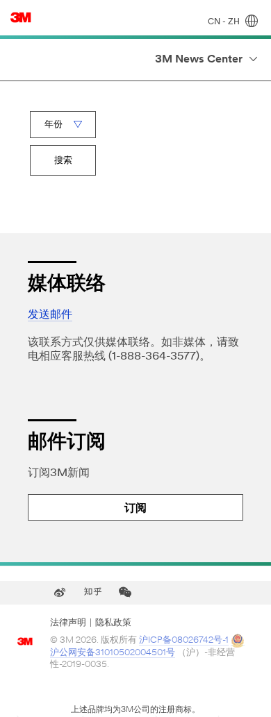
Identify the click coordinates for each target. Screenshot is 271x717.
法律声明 (68, 622)
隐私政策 (113, 622)
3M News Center (199, 59)
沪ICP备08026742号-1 (184, 640)
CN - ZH (225, 22)
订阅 (135, 508)
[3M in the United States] (20, 17)
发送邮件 (50, 315)
